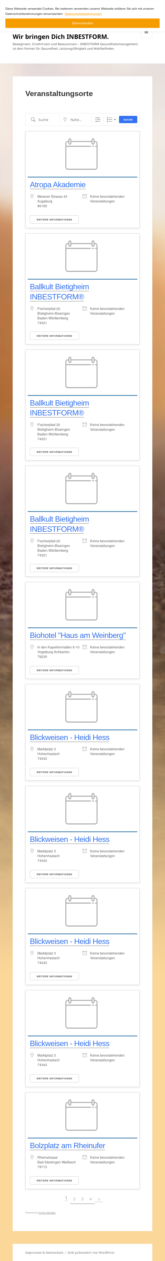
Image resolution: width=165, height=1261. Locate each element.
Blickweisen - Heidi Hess (69, 737)
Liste (109, 119)
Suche (128, 119)
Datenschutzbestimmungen (83, 13)
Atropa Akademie (58, 184)
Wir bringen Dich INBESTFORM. (61, 36)
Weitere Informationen (54, 219)
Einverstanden (82, 23)
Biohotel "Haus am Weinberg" (78, 635)
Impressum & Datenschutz (44, 1252)
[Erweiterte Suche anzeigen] (97, 119)
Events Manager (47, 1212)
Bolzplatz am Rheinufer (67, 1145)
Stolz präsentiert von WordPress (90, 1252)
